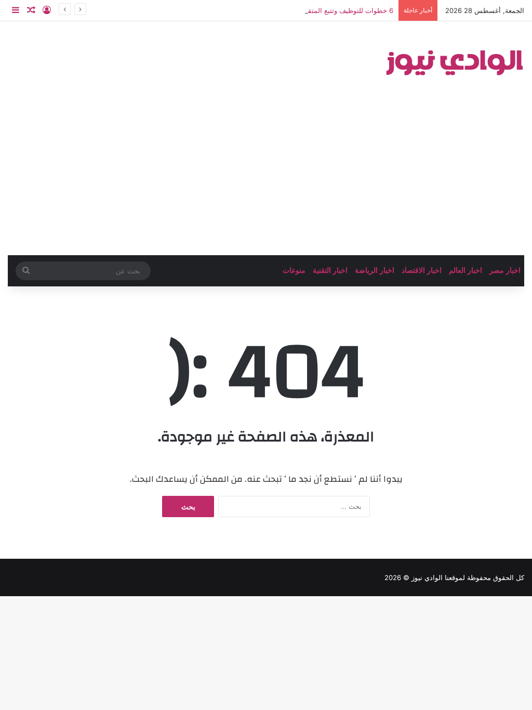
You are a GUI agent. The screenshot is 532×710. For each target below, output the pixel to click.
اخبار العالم (465, 270)
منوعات (294, 270)
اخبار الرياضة (374, 270)
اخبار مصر (505, 270)
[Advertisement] (266, 177)
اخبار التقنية (330, 270)
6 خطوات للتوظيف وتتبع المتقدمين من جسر (330, 10)
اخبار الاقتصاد (422, 270)
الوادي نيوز (427, 577)
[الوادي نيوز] (454, 60)
